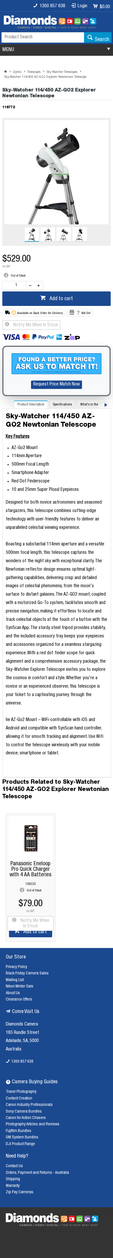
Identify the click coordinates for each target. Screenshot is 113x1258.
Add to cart (60, 299)
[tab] (31, 404)
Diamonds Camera (22, 1024)
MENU (8, 50)
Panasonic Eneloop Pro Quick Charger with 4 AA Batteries (30, 869)
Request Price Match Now (56, 384)
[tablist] (56, 589)
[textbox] (42, 37)
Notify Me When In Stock (35, 325)
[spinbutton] (15, 285)
